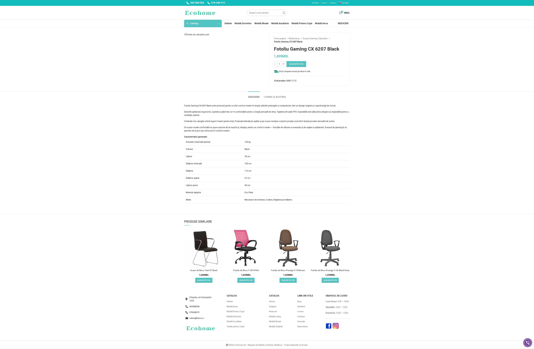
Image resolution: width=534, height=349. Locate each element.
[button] (203, 280)
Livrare (300, 311)
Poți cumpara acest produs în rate (294, 71)
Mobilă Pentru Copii (235, 311)
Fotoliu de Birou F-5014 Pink (246, 270)
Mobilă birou (232, 306)
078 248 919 (218, 2)
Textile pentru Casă (235, 326)
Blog (299, 301)
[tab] (254, 95)
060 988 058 (197, 2)
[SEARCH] (284, 13)
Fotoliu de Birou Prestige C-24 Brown (288, 270)
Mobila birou (294, 38)
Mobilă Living (275, 316)
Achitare (301, 306)
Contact (301, 316)
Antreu (272, 301)
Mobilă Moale (275, 321)
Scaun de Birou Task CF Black (203, 270)
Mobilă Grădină (276, 326)
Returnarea (302, 326)
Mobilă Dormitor (234, 316)
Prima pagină (280, 38)
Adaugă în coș (296, 64)
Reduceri (273, 311)
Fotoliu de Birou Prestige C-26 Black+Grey (330, 270)
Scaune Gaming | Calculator (315, 38)
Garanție (301, 321)
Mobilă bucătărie (234, 321)
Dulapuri (272, 306)
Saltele (230, 301)
